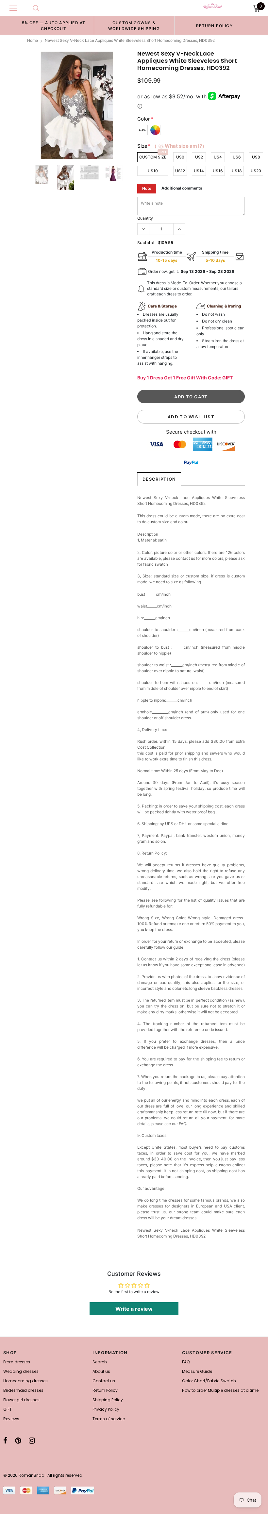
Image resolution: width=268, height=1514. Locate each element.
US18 (237, 170)
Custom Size (152, 157)
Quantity (145, 218)
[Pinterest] (18, 1440)
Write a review (134, 1309)
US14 (199, 170)
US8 (256, 157)
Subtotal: (146, 242)
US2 (199, 157)
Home (32, 40)
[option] (53, 25)
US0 (180, 157)
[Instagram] (32, 1440)
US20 (256, 170)
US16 (218, 170)
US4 (218, 157)
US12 (180, 170)
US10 (153, 170)
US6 (237, 157)
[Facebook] (5, 1440)
